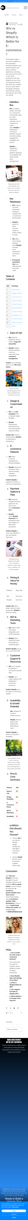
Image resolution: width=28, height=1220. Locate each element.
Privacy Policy (15, 1207)
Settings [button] (14, 1217)
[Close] (26, 1203)
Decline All (13, 1214)
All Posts (6, 14)
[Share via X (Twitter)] (10, 1008)
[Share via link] (18, 1008)
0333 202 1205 (15, 1)
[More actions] (21, 24)
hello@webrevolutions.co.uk (22, 1)
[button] (14, 103)
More (20, 14)
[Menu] (25, 7)
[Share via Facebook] (6, 1008)
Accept (14, 1211)
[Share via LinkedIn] (14, 1008)
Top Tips (14, 14)
